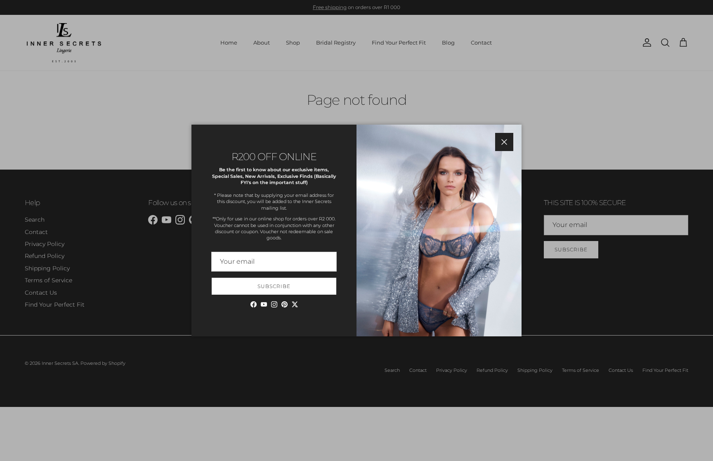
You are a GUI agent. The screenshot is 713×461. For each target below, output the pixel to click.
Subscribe (273, 286)
